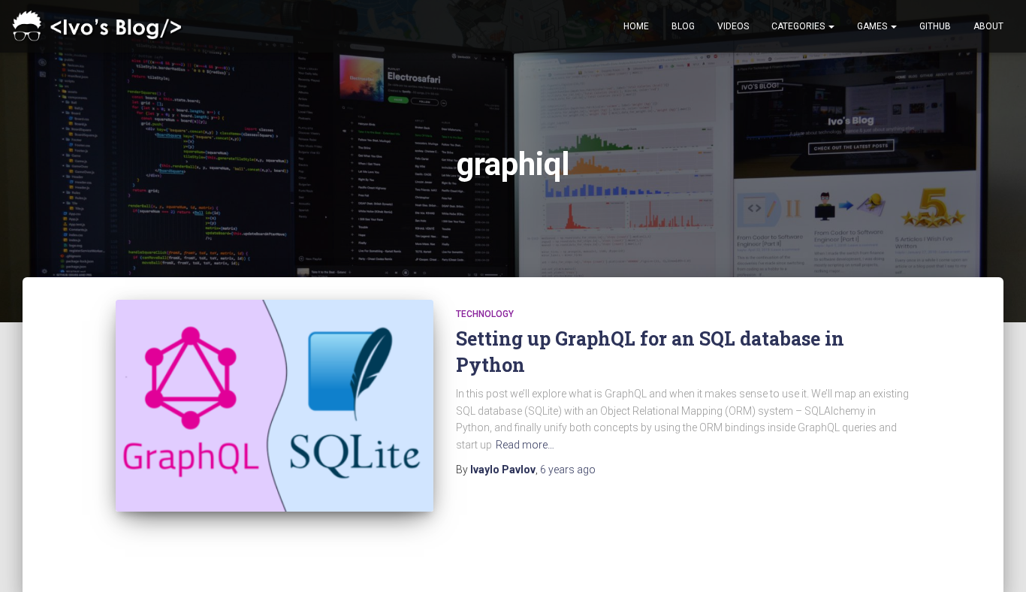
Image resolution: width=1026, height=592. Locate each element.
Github (935, 26)
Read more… (525, 445)
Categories (799, 26)
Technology (485, 314)
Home (636, 26)
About (988, 26)
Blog (683, 26)
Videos (733, 26)
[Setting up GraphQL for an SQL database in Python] (274, 406)
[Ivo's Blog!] (99, 26)
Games (873, 26)
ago (568, 470)
